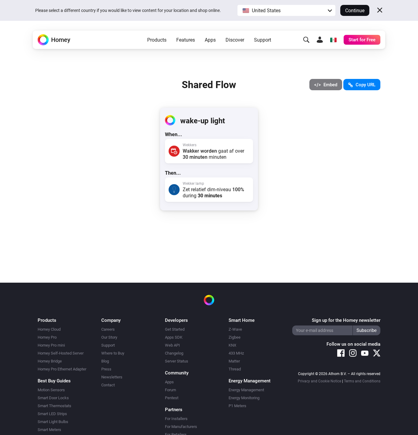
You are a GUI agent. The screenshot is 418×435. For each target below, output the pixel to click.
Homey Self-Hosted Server (61, 353)
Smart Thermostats (54, 405)
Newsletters (111, 377)
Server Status (176, 361)
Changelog (174, 353)
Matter (234, 361)
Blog (105, 361)
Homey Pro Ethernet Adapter (62, 369)
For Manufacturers (181, 426)
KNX (232, 345)
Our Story (109, 337)
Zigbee (235, 337)
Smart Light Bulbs (53, 421)
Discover (235, 40)
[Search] (306, 39)
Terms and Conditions (362, 381)
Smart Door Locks (53, 398)
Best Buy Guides (54, 381)
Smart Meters (49, 429)
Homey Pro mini (51, 345)
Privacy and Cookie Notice (319, 381)
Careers (108, 329)
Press (106, 369)
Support (262, 40)
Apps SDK (173, 337)
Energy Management (246, 390)
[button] (286, 10)
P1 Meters (237, 405)
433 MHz (236, 353)
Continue (354, 10)
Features (185, 40)
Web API (172, 345)
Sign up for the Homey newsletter (346, 320)
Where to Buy (112, 353)
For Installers (176, 418)
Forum (170, 390)
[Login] (319, 39)
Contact (108, 385)
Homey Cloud (49, 329)
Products (156, 40)
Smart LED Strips (52, 413)
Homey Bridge (50, 361)
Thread (235, 369)
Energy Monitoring (244, 398)
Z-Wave (235, 329)
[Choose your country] (333, 39)
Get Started (175, 329)
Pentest (171, 398)
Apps (210, 40)
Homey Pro (47, 337)
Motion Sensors (51, 390)
